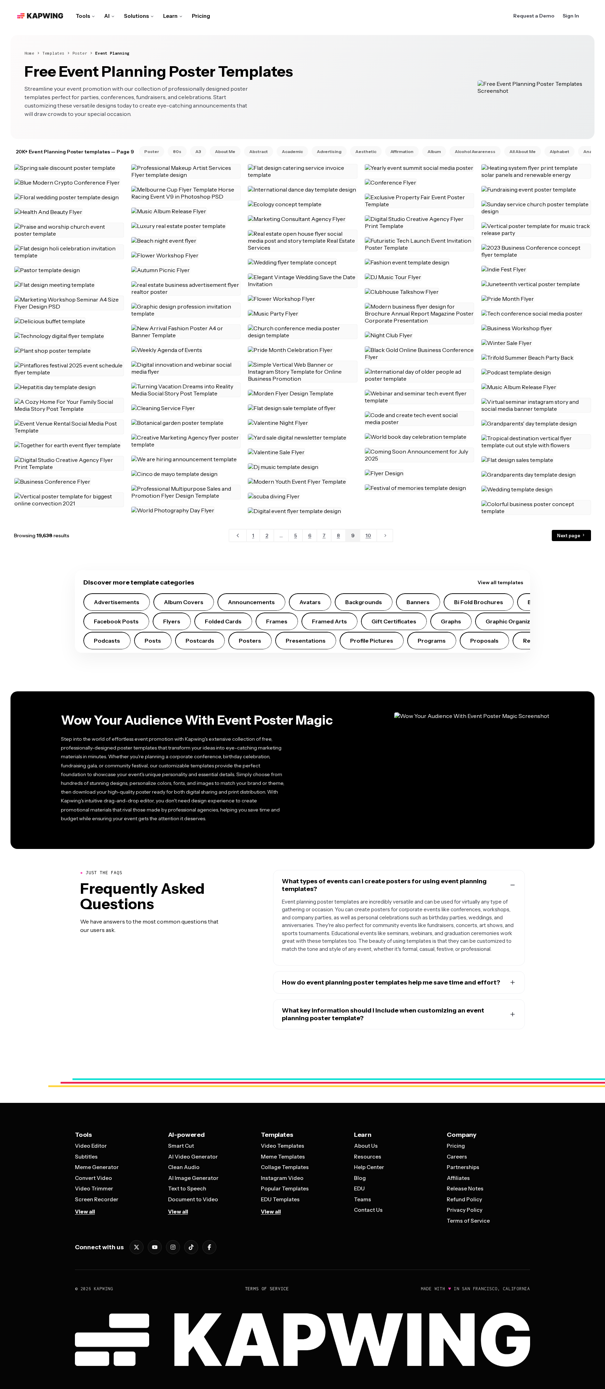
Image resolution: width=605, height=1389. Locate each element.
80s (177, 151)
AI (107, 16)
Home (29, 53)
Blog (360, 1178)
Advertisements (116, 602)
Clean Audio (184, 1167)
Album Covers (183, 602)
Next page (569, 535)
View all (85, 1211)
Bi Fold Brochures (478, 602)
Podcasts (107, 640)
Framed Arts (329, 621)
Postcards (200, 640)
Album (434, 151)
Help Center (369, 1167)
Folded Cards (223, 621)
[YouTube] (155, 1247)
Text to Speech (187, 1188)
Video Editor (91, 1145)
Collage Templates (285, 1167)
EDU (359, 1188)
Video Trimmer (94, 1188)
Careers (457, 1156)
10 (368, 535)
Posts (153, 640)
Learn (170, 16)
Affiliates (458, 1178)
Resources (367, 1156)
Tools (83, 16)
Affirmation (401, 151)
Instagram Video (282, 1178)
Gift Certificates (393, 621)
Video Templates (282, 1145)
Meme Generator (97, 1167)
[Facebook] (209, 1247)
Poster (79, 53)
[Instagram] (173, 1247)
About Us (366, 1145)
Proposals (484, 640)
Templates (53, 53)
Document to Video (193, 1199)
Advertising (329, 151)
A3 (198, 151)
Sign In (571, 16)
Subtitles (86, 1156)
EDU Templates (280, 1199)
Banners (418, 602)
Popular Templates (285, 1188)
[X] (137, 1247)
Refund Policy (464, 1199)
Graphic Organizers (512, 621)
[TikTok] (191, 1247)
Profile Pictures (371, 640)
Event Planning (112, 53)
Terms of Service (468, 1220)
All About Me (522, 151)
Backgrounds (363, 602)
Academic (292, 151)
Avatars (310, 602)
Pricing (201, 16)
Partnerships (463, 1167)
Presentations (306, 640)
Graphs (451, 621)
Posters (250, 640)
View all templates (500, 582)
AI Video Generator (193, 1156)
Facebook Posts (116, 621)
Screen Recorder (96, 1199)
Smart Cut (181, 1145)
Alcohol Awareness (475, 151)
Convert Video (93, 1178)
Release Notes (465, 1188)
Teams (362, 1199)
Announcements (251, 602)
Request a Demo (533, 16)
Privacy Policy (464, 1210)
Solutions (136, 16)
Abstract (258, 151)
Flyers (171, 621)
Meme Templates (283, 1156)
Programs (432, 640)
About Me (225, 151)
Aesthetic (365, 151)
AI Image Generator (193, 1178)
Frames (276, 621)
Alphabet (559, 151)
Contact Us (368, 1210)
